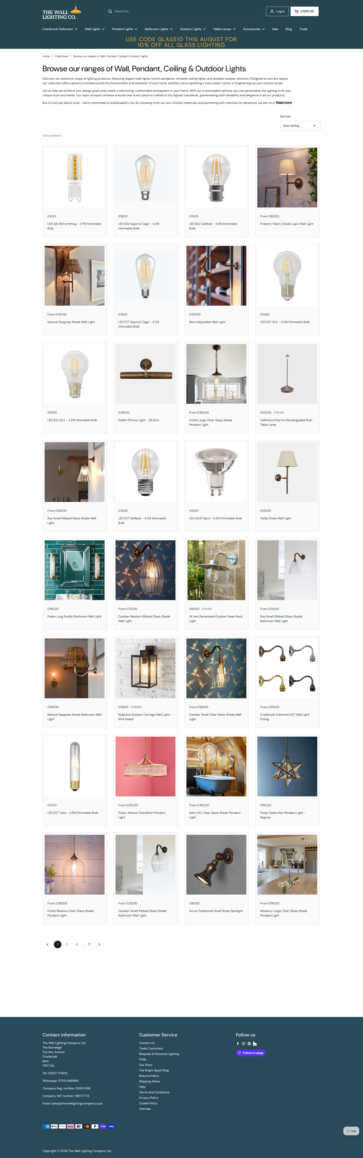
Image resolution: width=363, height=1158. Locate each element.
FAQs (142, 1059)
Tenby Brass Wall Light (275, 518)
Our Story (145, 1065)
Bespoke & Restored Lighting (159, 1054)
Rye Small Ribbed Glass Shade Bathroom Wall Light (281, 618)
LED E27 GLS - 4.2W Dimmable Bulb (285, 322)
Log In (280, 11)
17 (90, 944)
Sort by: (285, 116)
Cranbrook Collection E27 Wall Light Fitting (284, 717)
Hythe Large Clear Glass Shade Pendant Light (210, 422)
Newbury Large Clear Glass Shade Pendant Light (283, 913)
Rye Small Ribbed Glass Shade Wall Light (71, 520)
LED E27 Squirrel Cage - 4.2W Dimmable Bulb (138, 324)
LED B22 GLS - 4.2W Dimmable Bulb (72, 420)
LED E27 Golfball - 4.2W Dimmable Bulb (142, 520)
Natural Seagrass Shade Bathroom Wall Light (74, 717)
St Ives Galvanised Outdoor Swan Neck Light (216, 618)
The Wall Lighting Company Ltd (89, 1151)
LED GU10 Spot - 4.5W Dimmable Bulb (215, 518)
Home (46, 56)
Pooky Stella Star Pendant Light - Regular (283, 815)
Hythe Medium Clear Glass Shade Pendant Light (70, 913)
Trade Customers (151, 1048)
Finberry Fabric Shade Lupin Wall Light (286, 224)
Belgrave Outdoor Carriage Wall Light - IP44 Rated (145, 717)
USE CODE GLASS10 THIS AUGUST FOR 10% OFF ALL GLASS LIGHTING (181, 42)
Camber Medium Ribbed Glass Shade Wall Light (144, 618)
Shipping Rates (149, 1081)
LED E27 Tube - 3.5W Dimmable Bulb (72, 813)
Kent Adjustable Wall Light (207, 322)
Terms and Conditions (154, 1092)
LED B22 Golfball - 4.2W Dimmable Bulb (213, 226)
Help (142, 1087)
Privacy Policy (148, 1098)
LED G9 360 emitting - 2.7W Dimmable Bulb (74, 226)
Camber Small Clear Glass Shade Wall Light (215, 717)
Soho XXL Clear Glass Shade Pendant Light (214, 815)
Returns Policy (149, 1076)
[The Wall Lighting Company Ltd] (62, 11)
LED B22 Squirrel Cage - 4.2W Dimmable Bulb (138, 226)
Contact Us (147, 1043)
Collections (61, 56)
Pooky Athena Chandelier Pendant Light (141, 815)
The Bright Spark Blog (154, 1070)
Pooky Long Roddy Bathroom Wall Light (74, 616)
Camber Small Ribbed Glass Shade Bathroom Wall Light (142, 913)
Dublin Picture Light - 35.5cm (138, 420)
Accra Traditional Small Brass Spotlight (216, 911)
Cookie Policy (148, 1103)
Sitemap (145, 1109)
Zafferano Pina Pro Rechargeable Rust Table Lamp (286, 422)
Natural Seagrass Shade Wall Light (71, 322)
